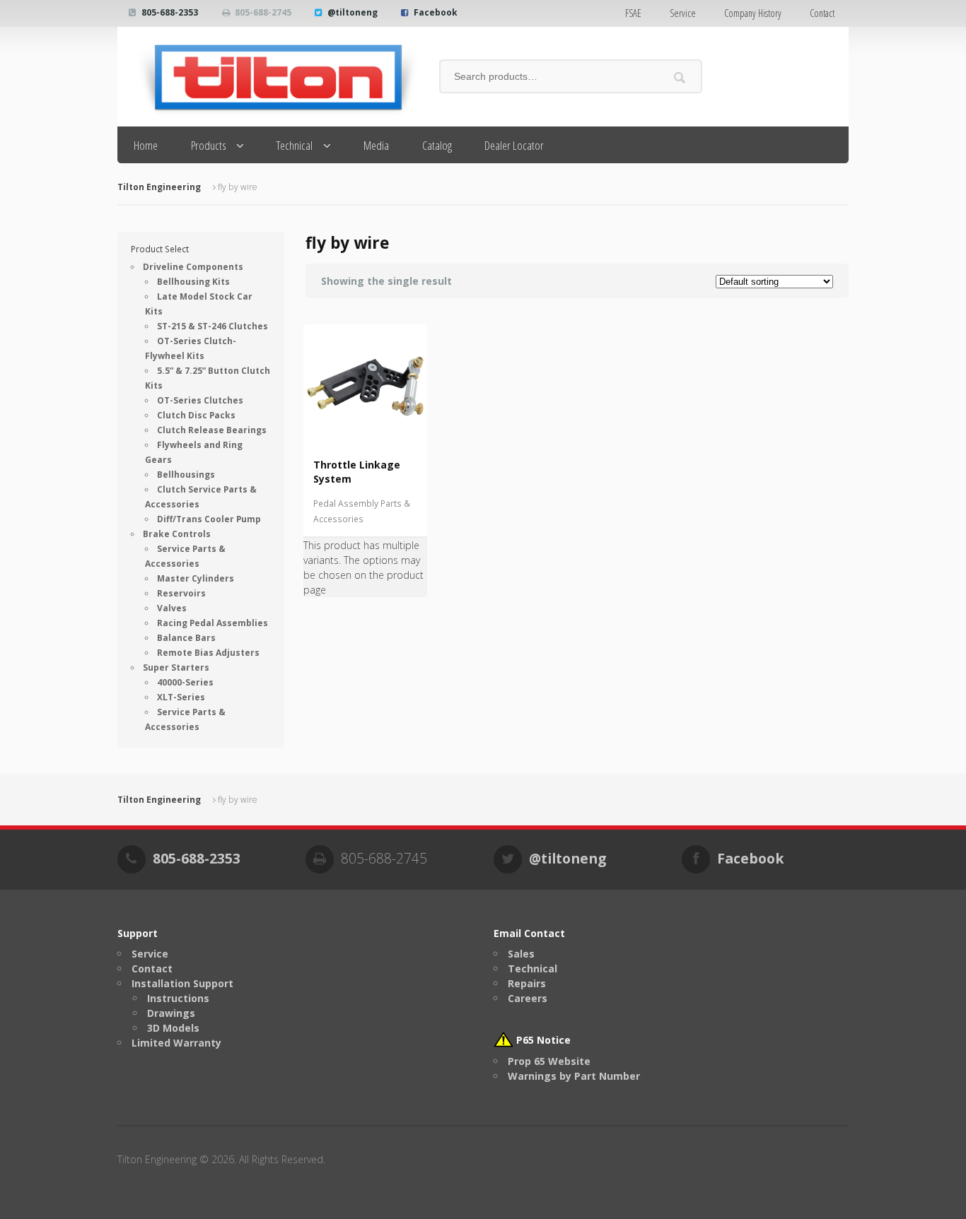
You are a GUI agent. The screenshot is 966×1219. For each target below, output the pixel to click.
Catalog (437, 145)
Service (683, 13)
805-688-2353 (169, 12)
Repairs (527, 983)
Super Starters (176, 667)
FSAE (633, 13)
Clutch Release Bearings (212, 430)
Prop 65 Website (549, 1061)
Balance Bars (186, 638)
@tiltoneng (352, 12)
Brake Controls (177, 534)
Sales (521, 953)
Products (208, 145)
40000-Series (185, 682)
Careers (527, 998)
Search (680, 77)
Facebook (436, 12)
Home (146, 145)
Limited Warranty (176, 1042)
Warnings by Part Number (574, 1076)
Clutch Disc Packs (196, 415)
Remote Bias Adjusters (208, 653)
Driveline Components (193, 267)
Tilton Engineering (159, 187)
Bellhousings (186, 475)
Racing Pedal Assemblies (212, 623)
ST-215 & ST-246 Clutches (212, 326)
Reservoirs (181, 593)
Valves (172, 608)
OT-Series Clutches (200, 400)
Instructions (178, 998)
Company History (752, 13)
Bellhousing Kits (193, 282)
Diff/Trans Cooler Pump (209, 519)
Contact (822, 13)
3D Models (173, 1028)
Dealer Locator (514, 145)
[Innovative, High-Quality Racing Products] (267, 77)
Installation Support (182, 983)
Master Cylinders (195, 578)
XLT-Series (181, 697)
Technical (295, 145)
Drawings (171, 1013)
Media (376, 145)
